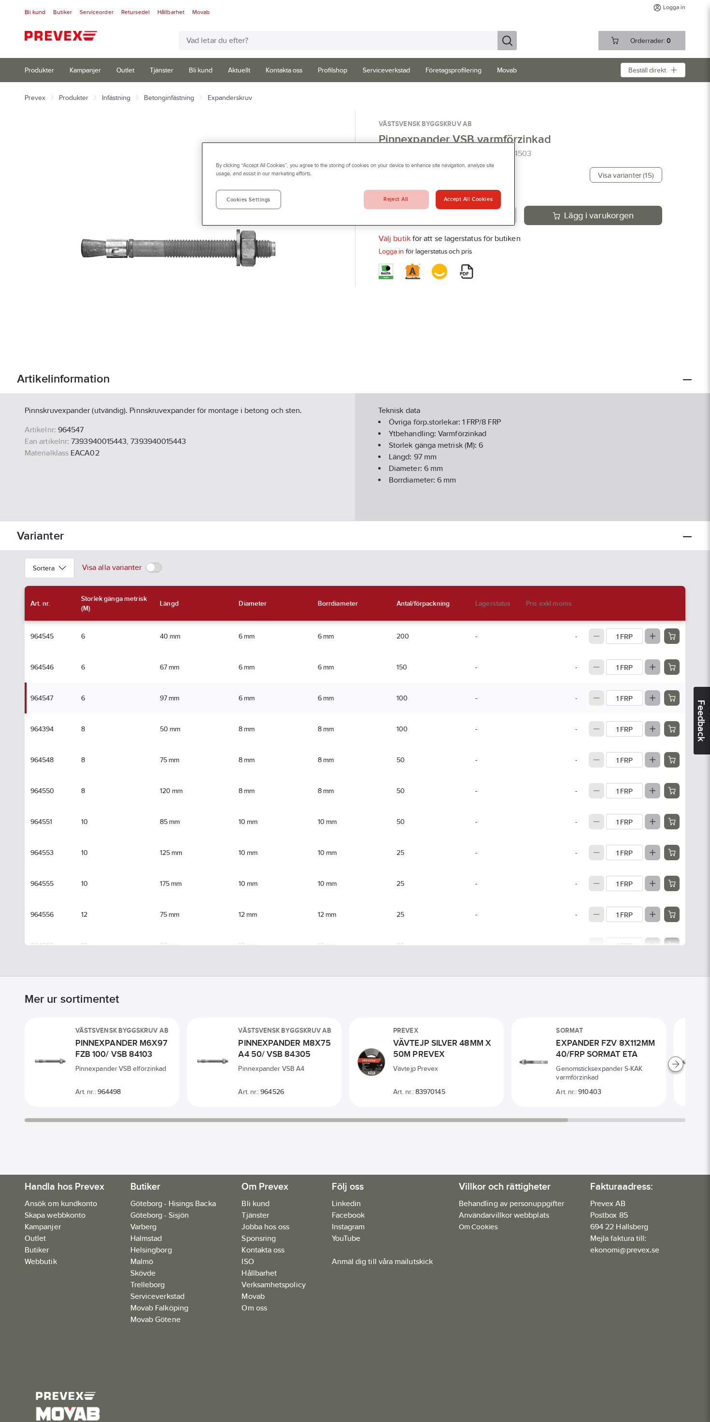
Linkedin (346, 1203)
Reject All (396, 199)
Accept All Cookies (468, 199)
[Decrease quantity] (596, 636)
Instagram (348, 1226)
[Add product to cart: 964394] (672, 729)
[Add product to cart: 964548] (672, 760)
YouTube (346, 1238)
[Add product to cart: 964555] (672, 883)
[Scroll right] (675, 1064)
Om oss (254, 1307)
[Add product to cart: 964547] (672, 698)
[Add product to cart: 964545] (672, 636)
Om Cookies (478, 1227)
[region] (358, 184)
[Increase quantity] (652, 636)
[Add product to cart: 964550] (672, 790)
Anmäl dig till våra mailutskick (382, 1261)
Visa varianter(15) (626, 175)
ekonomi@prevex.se (624, 1249)
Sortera (44, 568)
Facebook (348, 1215)
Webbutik (41, 1261)
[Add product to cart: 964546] (672, 667)
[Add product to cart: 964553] (672, 852)
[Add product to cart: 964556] (672, 914)
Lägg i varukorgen (599, 215)
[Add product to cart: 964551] (672, 821)
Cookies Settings (248, 200)
